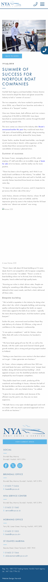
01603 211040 (12, 507)
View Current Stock (25, 442)
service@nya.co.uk (13, 510)
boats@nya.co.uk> (12, 534)
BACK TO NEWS (12, 56)
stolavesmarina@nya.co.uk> (16, 556)
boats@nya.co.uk (12, 489)
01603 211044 (12, 552)
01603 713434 (12, 486)
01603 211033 (12, 531)
